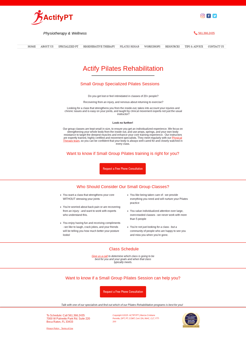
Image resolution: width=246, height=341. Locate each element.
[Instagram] (202, 16)
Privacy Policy (53, 328)
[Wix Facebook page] (209, 16)
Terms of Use (67, 328)
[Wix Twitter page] (215, 16)
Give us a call (100, 256)
